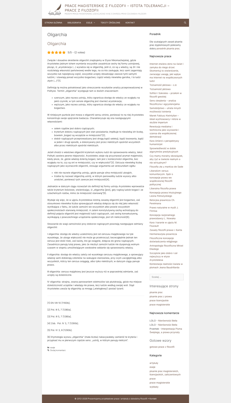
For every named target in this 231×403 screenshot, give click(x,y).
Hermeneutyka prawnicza (163, 234)
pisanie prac (156, 292)
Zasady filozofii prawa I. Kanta (166, 230)
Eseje (89, 22)
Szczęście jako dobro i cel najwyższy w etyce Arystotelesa (163, 256)
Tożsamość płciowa (160, 89)
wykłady (154, 386)
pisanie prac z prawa (161, 296)
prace (153, 378)
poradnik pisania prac (168, 48)
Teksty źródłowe (110, 22)
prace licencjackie (159, 300)
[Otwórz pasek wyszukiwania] (185, 23)
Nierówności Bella (167, 320)
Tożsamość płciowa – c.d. (163, 85)
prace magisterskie (160, 304)
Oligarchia (56, 43)
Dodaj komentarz (58, 350)
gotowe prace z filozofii (162, 347)
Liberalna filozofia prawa (163, 188)
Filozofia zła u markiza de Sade (166, 166)
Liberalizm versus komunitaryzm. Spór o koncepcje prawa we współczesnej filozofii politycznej (161, 177)
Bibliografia (74, 22)
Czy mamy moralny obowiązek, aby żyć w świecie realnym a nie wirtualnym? (166, 159)
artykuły (154, 363)
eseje (52, 347)
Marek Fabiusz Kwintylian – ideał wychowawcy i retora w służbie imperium (165, 119)
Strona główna (53, 22)
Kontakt (130, 22)
